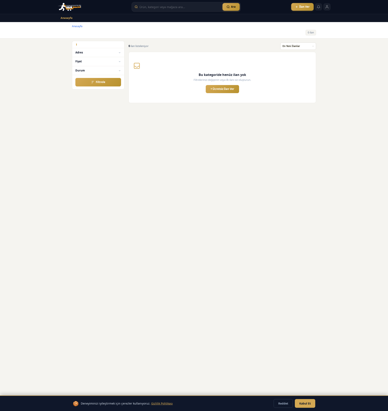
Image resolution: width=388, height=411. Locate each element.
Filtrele (100, 82)
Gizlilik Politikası (162, 403)
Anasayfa (67, 18)
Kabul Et (305, 403)
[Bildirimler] (318, 7)
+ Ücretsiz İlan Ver (222, 89)
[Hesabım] (327, 7)
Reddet (283, 403)
